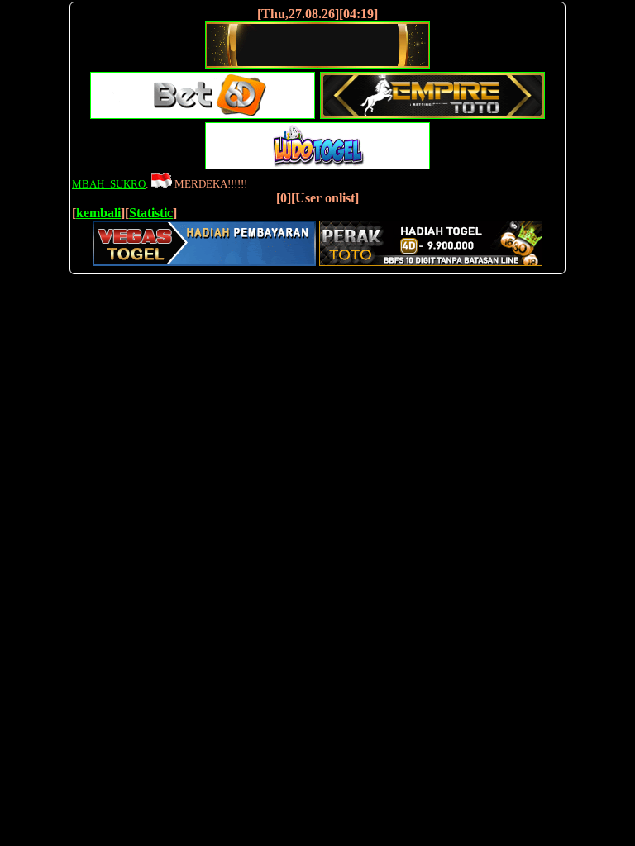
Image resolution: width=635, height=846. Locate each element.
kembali (98, 213)
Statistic (151, 213)
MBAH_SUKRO (109, 184)
